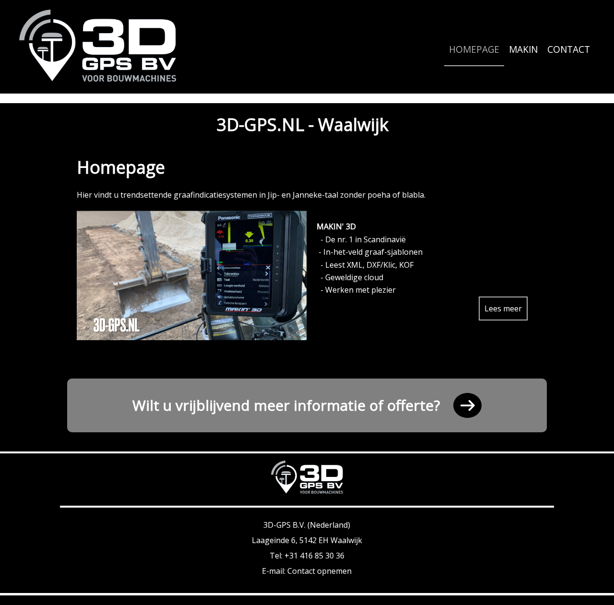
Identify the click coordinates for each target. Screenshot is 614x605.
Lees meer (503, 308)
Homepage (474, 49)
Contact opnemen (319, 571)
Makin (523, 49)
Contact (568, 49)
